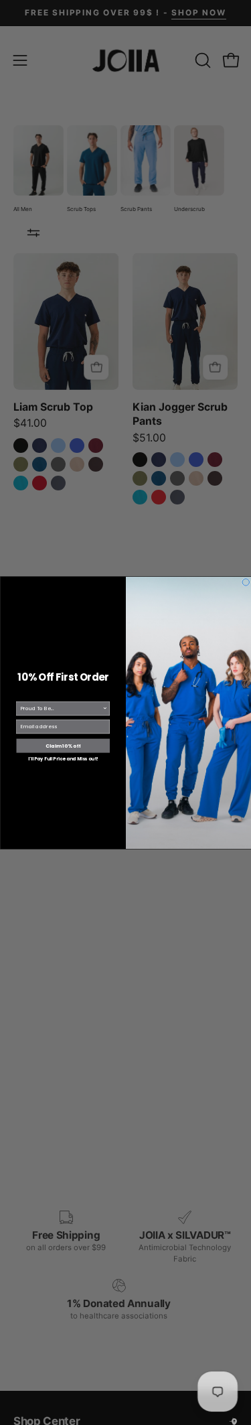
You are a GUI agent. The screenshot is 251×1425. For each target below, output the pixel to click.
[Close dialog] (246, 582)
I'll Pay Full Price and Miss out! (63, 758)
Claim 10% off (63, 745)
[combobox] (61, 708)
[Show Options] (105, 708)
